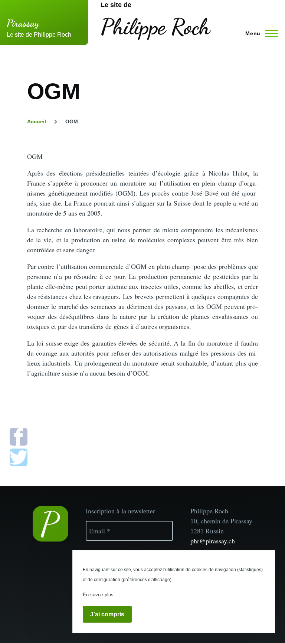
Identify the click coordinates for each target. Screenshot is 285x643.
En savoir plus (98, 594)
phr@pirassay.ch (212, 540)
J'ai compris (107, 614)
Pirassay (23, 23)
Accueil (36, 121)
